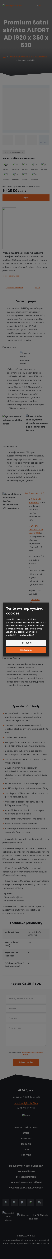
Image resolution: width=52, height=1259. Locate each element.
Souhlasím (26, 650)
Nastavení (26, 642)
